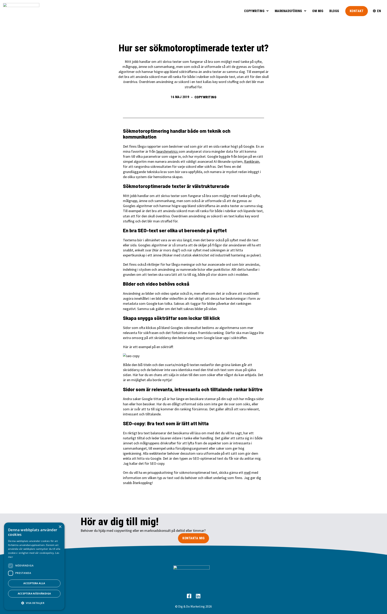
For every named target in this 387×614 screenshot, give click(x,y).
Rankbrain (251, 161)
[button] (34, 603)
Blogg (334, 11)
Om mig (317, 11)
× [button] (59, 526)
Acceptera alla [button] (34, 583)
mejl (247, 472)
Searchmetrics (167, 151)
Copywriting (254, 11)
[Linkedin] (198, 596)
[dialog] (34, 566)
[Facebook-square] (188, 596)
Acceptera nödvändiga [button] (34, 593)
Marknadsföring (288, 11)
